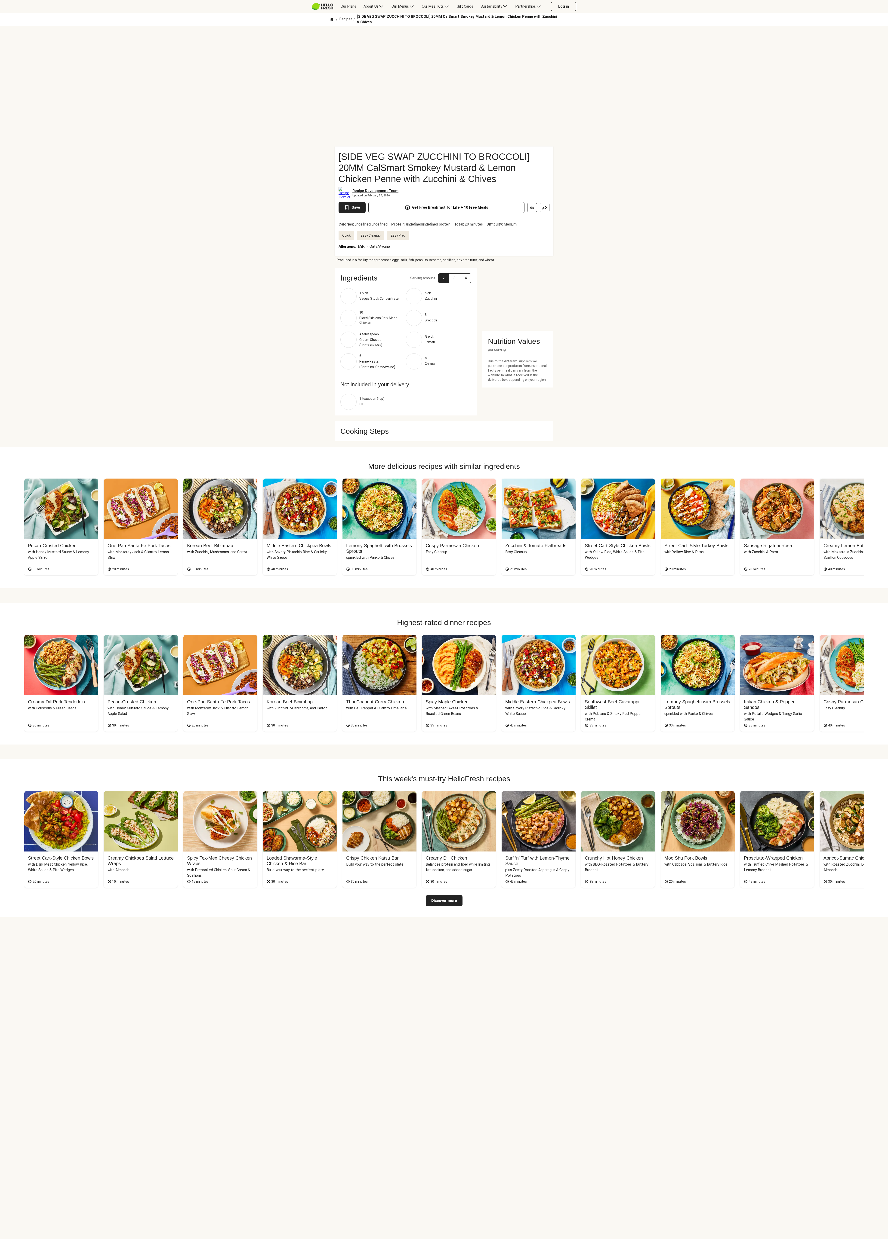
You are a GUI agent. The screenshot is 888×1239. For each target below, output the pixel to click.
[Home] (332, 19)
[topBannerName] (444, 39)
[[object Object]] (532, 207)
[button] (405, 278)
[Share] (544, 207)
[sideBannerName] (517, 297)
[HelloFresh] (322, 6)
